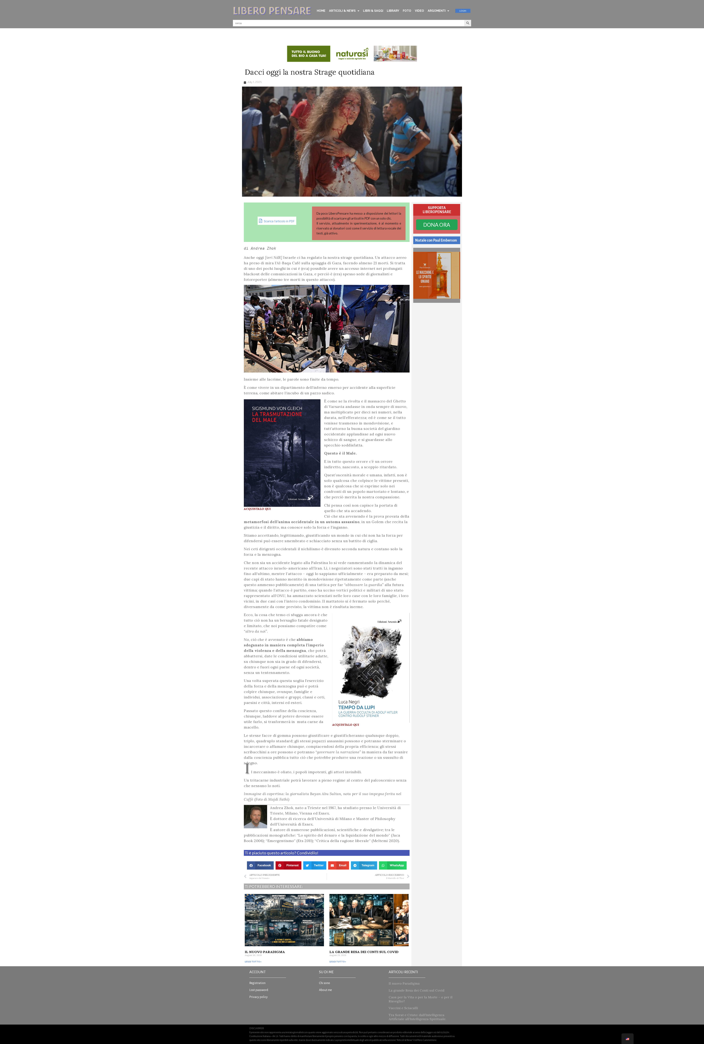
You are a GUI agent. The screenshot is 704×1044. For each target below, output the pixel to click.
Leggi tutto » (253, 961)
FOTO (407, 10)
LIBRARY (393, 10)
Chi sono (324, 983)
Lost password (258, 990)
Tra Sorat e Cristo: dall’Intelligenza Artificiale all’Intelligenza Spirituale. (417, 1017)
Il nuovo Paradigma (265, 952)
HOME (321, 10)
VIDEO (419, 10)
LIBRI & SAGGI (373, 10)
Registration (257, 983)
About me (325, 990)
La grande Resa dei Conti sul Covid (363, 952)
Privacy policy (258, 997)
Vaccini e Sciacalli (403, 1008)
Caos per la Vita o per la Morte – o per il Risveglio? (420, 999)
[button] (260, 865)
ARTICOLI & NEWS (342, 10)
